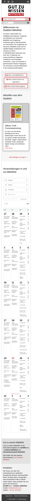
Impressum (9, 496)
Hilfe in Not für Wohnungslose (16, 86)
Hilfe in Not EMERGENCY (16, 75)
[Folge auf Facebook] (4, 1)
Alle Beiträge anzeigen (17, 157)
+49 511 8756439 (15, 490)
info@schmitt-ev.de (14, 488)
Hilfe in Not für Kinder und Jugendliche (16, 81)
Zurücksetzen (23, 199)
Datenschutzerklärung (20, 496)
